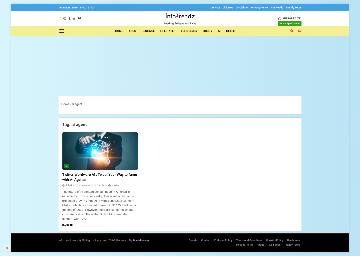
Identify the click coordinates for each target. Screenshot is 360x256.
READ (65, 225)
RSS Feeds (277, 7)
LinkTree (228, 7)
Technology (188, 31)
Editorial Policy (223, 240)
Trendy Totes (294, 7)
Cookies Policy (275, 240)
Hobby (207, 31)
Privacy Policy (259, 7)
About (133, 31)
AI (219, 31)
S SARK (69, 185)
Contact (215, 7)
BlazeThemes (141, 240)
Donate (193, 240)
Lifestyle (167, 31)
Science (149, 31)
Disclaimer (242, 7)
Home (119, 31)
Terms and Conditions (249, 240)
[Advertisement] (180, 66)
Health (231, 31)
